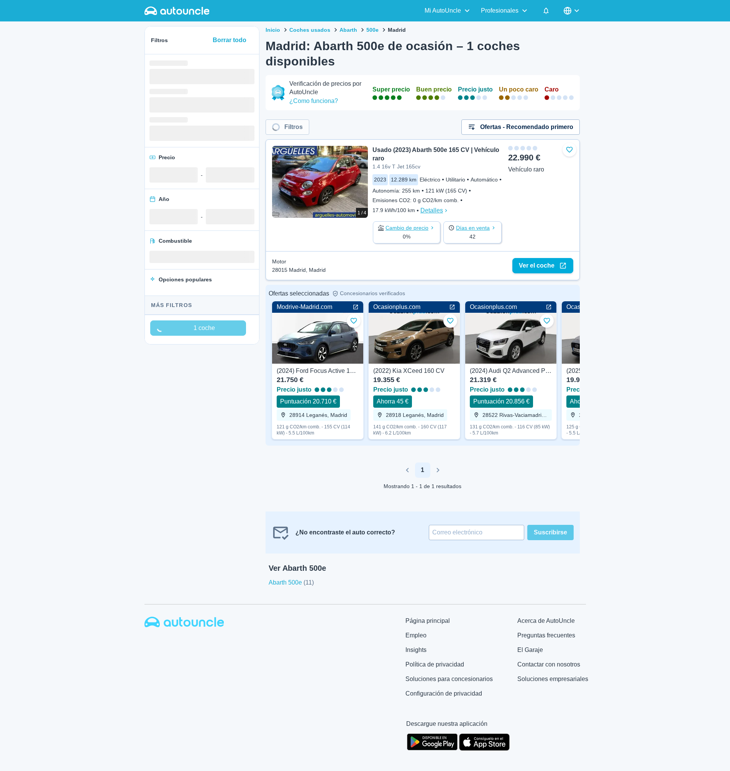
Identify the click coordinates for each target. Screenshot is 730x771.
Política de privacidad (434, 664)
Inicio (273, 30)
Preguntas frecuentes (546, 635)
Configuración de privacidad (443, 693)
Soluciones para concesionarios (449, 679)
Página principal (427, 620)
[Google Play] (432, 741)
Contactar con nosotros (548, 664)
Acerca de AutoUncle (546, 620)
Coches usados (309, 30)
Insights (416, 650)
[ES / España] (572, 10)
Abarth (348, 30)
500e (372, 30)
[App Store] (484, 741)
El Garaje (530, 650)
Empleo (416, 635)
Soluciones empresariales (552, 679)
